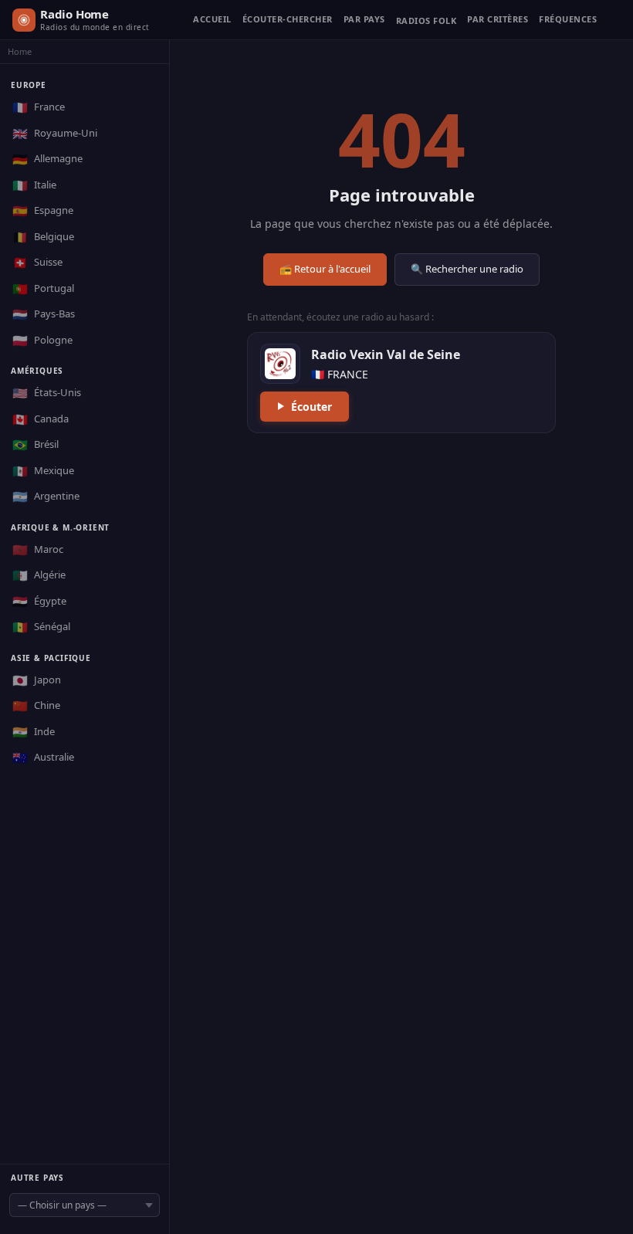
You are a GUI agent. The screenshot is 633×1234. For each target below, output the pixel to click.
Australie (43, 757)
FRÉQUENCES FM (567, 19)
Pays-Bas (43, 314)
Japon (36, 680)
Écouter (311, 406)
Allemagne (47, 159)
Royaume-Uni (54, 133)
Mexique (43, 471)
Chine (36, 705)
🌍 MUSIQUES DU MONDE (426, 24)
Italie (34, 185)
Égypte (39, 601)
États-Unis (46, 393)
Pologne (42, 340)
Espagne (42, 210)
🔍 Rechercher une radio (467, 269)
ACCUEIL (212, 19)
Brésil (35, 444)
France (38, 107)
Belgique (43, 237)
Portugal (43, 288)
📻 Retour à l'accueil (325, 269)
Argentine (46, 496)
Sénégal (41, 627)
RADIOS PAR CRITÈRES (497, 19)
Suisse (37, 262)
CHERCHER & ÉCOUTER (287, 19)
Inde (33, 732)
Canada (40, 419)
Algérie (39, 575)
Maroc (37, 549)
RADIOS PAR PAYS (364, 19)
